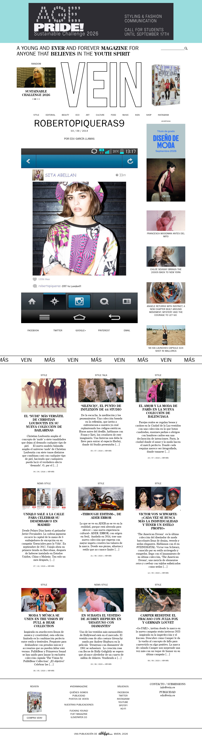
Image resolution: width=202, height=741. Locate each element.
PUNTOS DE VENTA (79, 699)
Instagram (163, 115)
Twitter (123, 696)
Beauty (65, 115)
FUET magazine (78, 714)
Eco (77, 115)
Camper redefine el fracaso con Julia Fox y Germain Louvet (158, 619)
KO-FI (123, 709)
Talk (104, 375)
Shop (148, 115)
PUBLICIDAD (78, 696)
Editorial (50, 115)
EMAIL (127, 331)
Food (113, 115)
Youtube (123, 702)
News (40, 484)
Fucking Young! (79, 711)
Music (125, 115)
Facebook (123, 693)
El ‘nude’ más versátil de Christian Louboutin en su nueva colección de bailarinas (44, 423)
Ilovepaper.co (79, 717)
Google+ (5, 739)
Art (87, 115)
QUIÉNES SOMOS (79, 693)
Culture (100, 115)
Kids (137, 115)
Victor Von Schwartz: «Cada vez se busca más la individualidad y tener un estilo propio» (158, 521)
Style (36, 115)
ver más (51, 472)
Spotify (123, 706)
